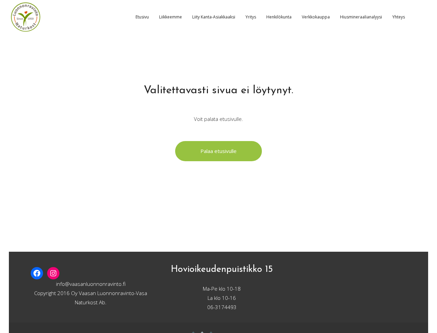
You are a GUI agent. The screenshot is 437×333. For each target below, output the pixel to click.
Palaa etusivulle (218, 151)
